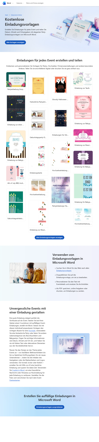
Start (6, 15)
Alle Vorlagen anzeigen (15, 42)
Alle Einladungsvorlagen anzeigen (49, 237)
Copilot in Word (18, 370)
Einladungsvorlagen (63, 270)
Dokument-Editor (16, 15)
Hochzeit (32, 330)
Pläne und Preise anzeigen (35, 3)
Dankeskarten (14, 380)
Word (9, 3)
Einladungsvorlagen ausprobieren (49, 407)
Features (19, 3)
